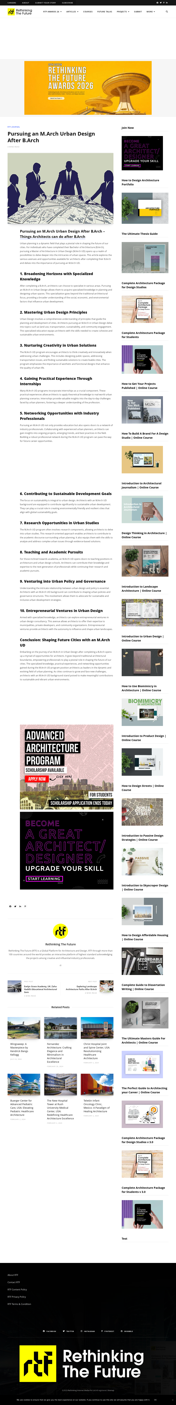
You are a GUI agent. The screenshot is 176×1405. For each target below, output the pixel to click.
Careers (12, 3)
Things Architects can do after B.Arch (52, 236)
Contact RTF (14, 1282)
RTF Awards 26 (51, 11)
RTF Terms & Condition (19, 1304)
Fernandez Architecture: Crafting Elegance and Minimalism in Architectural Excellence (59, 1052)
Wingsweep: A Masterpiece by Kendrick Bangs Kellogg (19, 1049)
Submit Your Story (45, 3)
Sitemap (110, 1390)
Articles (71, 11)
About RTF (13, 1275)
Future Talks (104, 11)
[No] (172, 1400)
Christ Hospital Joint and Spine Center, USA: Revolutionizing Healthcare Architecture (97, 1051)
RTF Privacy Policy (17, 1296)
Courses (88, 11)
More (150, 11)
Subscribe (67, 3)
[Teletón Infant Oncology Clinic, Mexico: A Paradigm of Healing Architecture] (97, 1084)
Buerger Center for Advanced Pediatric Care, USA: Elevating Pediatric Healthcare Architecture (22, 1107)
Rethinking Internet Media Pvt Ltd (82, 1390)
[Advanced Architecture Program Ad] (66, 808)
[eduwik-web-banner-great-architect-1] (66, 888)
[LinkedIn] (20, 906)
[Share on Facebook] (10, 906)
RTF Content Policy (17, 1289)
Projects (122, 11)
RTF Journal (14, 127)
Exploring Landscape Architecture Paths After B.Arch (81, 988)
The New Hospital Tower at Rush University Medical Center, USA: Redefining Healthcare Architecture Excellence (60, 1109)
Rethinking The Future (60, 944)
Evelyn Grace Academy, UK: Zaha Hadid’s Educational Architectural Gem (40, 989)
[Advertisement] (88, 38)
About (25, 3)
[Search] (167, 11)
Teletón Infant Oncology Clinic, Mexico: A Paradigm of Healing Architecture (97, 1106)
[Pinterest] (25, 906)
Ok (155, 1400)
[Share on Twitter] (15, 906)
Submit (138, 11)
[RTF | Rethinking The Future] (21, 11)
